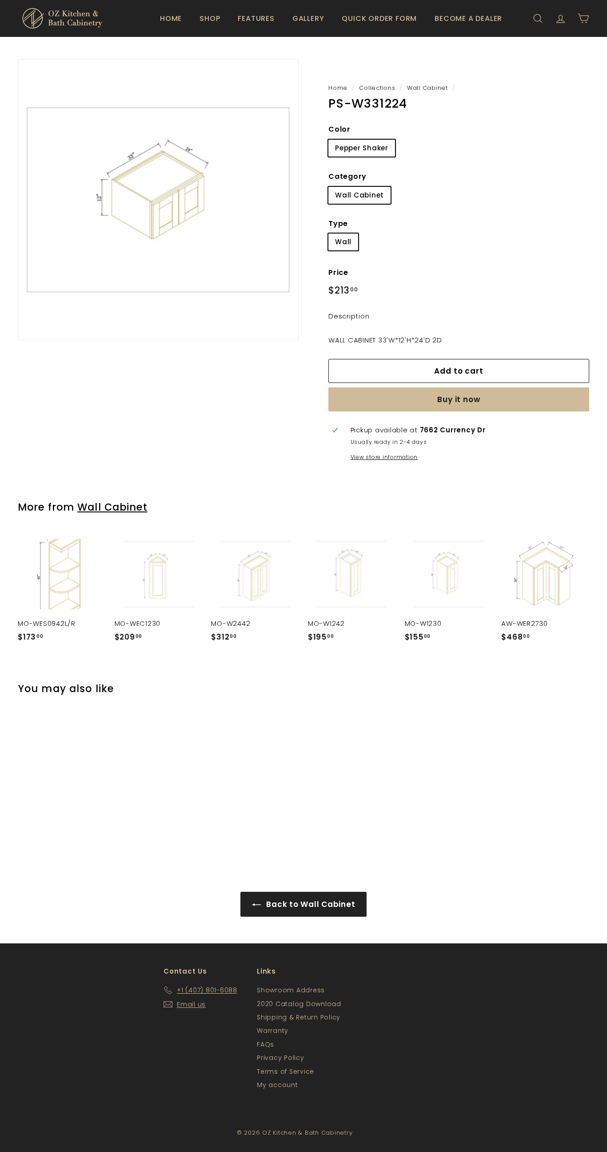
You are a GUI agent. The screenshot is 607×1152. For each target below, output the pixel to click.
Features (256, 18)
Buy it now (458, 399)
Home (171, 18)
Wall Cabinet (427, 88)
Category (347, 176)
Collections (377, 88)
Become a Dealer (468, 18)
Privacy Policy (280, 1057)
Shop (210, 18)
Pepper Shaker (361, 148)
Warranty (272, 1030)
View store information (384, 457)
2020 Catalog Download (299, 1003)
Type (338, 223)
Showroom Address (291, 990)
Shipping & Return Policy (298, 1017)
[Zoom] (158, 200)
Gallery (308, 18)
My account (277, 1084)
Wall (343, 241)
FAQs (265, 1044)
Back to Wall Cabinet (309, 904)
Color (339, 129)
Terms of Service (285, 1071)
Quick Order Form (379, 18)
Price (338, 272)
